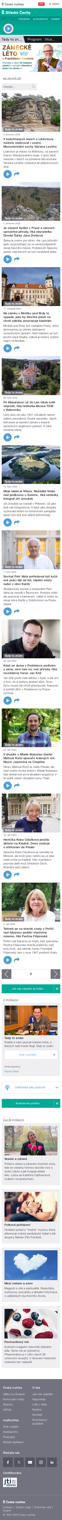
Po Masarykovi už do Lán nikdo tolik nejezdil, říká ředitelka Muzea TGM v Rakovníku (29, 406)
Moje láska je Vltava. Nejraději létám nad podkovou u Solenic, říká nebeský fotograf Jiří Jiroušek (30, 494)
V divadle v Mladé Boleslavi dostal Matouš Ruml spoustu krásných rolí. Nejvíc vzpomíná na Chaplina (29, 758)
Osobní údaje (23, 1507)
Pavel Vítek (11, 1071)
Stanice (8, 1404)
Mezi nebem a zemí (18, 1283)
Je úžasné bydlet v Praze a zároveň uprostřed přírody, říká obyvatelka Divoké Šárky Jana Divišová (29, 231)
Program (24, 19)
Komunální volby (13, 1399)
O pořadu (10, 1000)
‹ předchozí (6, 974)
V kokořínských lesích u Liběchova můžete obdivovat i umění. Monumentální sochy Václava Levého (30, 142)
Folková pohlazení (17, 1224)
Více (50, 39)
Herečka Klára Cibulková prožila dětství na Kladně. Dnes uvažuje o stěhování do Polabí (26, 843)
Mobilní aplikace (13, 1442)
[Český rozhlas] (13, 4)
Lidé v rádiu (39, 1404)
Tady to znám (14, 1038)
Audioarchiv (40, 19)
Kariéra (36, 1409)
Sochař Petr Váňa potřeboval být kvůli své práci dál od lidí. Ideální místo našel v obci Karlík (30, 580)
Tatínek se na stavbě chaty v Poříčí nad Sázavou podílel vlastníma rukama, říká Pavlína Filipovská (28, 932)
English (7, 1510)
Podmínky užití (42, 1507)
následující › (55, 974)
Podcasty (9, 1437)
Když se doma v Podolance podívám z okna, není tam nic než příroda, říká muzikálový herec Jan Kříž (30, 669)
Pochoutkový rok (16, 1342)
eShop (7, 1409)
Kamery (55, 19)
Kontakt (37, 1414)
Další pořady (13, 1120)
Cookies (7, 1507)
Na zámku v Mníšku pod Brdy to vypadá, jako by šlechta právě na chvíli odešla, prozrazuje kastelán (27, 317)
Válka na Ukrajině (14, 1394)
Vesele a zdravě (15, 1159)
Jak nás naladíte (42, 1394)
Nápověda (38, 1399)
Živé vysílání (11, 1426)
